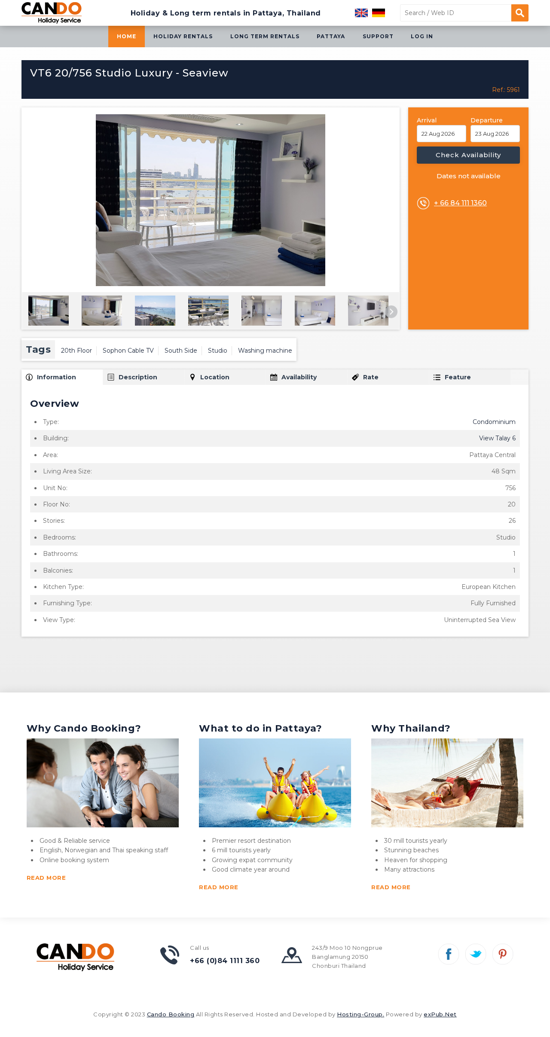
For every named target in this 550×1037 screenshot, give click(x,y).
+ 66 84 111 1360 (460, 203)
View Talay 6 (497, 438)
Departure (487, 120)
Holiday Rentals (183, 36)
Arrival (427, 120)
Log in (422, 36)
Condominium (494, 422)
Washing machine (265, 350)
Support (378, 36)
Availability (299, 377)
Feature (458, 377)
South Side (181, 350)
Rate (371, 377)
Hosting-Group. (360, 1014)
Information (56, 377)
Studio (217, 350)
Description (138, 377)
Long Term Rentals (264, 36)
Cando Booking (171, 1014)
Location (214, 377)
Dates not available (469, 176)
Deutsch (378, 13)
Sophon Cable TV (128, 350)
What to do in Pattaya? (260, 728)
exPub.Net (440, 1014)
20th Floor (76, 350)
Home (126, 36)
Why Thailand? (411, 728)
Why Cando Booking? (84, 728)
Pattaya (331, 36)
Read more (46, 877)
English (361, 13)
